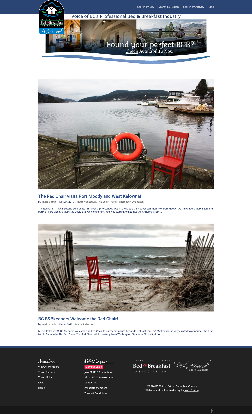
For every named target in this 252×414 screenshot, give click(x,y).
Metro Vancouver (86, 201)
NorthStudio (191, 390)
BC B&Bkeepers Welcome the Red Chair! (78, 318)
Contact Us (91, 382)
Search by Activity (193, 7)
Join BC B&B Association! (98, 372)
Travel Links (45, 377)
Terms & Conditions (96, 393)
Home (41, 387)
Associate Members (96, 387)
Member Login (93, 366)
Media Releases (84, 324)
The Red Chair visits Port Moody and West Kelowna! (89, 196)
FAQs (41, 382)
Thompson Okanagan (131, 201)
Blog (211, 7)
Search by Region (169, 7)
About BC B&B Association (99, 377)
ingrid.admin (49, 201)
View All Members (48, 366)
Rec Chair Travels (108, 201)
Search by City (145, 7)
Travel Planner (46, 372)
